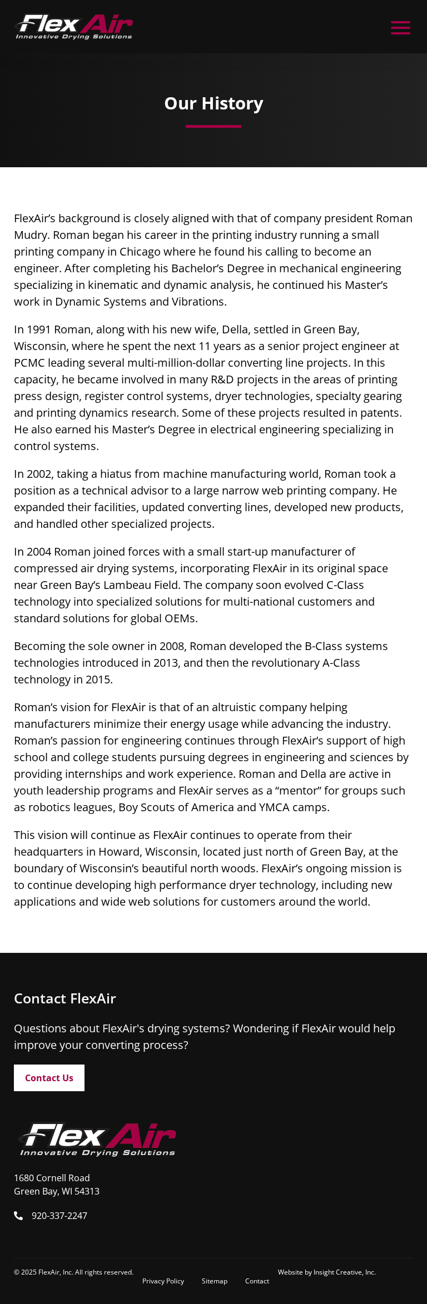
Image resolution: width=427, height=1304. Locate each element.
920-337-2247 (59, 1216)
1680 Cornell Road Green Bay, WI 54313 (57, 1184)
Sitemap (214, 1281)
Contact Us (49, 1078)
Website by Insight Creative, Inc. (327, 1272)
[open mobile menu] (400, 27)
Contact (257, 1281)
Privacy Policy (163, 1281)
